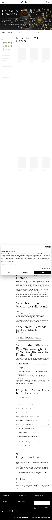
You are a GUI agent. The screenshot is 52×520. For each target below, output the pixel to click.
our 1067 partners (9, 253)
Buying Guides (4, 501)
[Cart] (49, 2)
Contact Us (4, 498)
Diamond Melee (32, 32)
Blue (7, 24)
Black (5, 24)
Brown (10, 24)
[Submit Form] (48, 503)
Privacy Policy (20, 503)
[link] (3, 511)
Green (21, 24)
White (33, 24)
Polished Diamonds (13, 32)
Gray (18, 24)
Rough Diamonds (41, 32)
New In (5, 32)
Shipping (19, 498)
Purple (30, 24)
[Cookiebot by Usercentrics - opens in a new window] (45, 247)
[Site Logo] (26, 2)
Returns (19, 499)
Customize (25, 272)
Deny (9, 272)
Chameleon (14, 24)
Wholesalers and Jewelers (6, 503)
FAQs (3, 499)
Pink (27, 24)
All (2, 24)
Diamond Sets (23, 32)
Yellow (36, 24)
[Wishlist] (46, 2)
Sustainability (4, 504)
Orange (24, 24)
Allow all (42, 272)
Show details (45, 268)
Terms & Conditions (21, 501)
